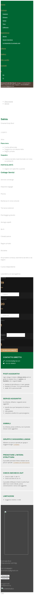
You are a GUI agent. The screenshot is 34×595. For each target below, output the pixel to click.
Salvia (4, 20)
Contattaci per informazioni (21, 462)
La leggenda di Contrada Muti (11, 43)
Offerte (3, 49)
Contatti (4, 66)
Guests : (3, 335)
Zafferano (5, 27)
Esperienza (5, 33)
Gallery (3, 54)
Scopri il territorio (8, 40)
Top (2, 593)
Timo (4, 24)
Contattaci (16, 444)
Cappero (5, 14)
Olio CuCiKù (5, 60)
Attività (5, 36)
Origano (5, 17)
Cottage (4, 10)
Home (3, 5)
